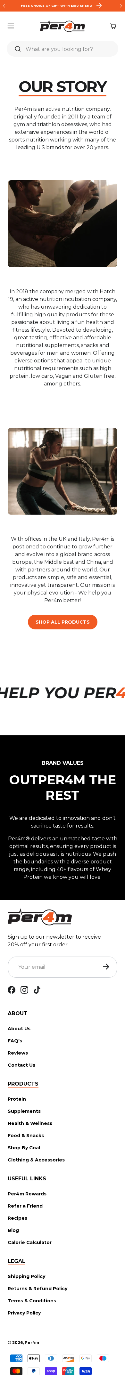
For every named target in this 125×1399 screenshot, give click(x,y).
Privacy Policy (24, 1313)
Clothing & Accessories (36, 1160)
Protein (17, 1099)
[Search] (17, 49)
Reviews (18, 1053)
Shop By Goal (24, 1148)
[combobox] (62, 49)
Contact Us (21, 1065)
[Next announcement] (121, 6)
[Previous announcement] (4, 6)
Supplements (24, 1111)
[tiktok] (37, 990)
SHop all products (63, 622)
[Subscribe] (106, 966)
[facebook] (11, 990)
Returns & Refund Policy (37, 1288)
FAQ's (15, 1041)
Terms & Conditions (32, 1301)
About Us (19, 1028)
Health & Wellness (30, 1123)
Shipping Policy (26, 1276)
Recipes (17, 1218)
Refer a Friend (25, 1206)
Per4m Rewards (27, 1194)
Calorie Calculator (30, 1242)
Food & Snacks (26, 1135)
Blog (13, 1230)
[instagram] (24, 990)
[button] (11, 26)
